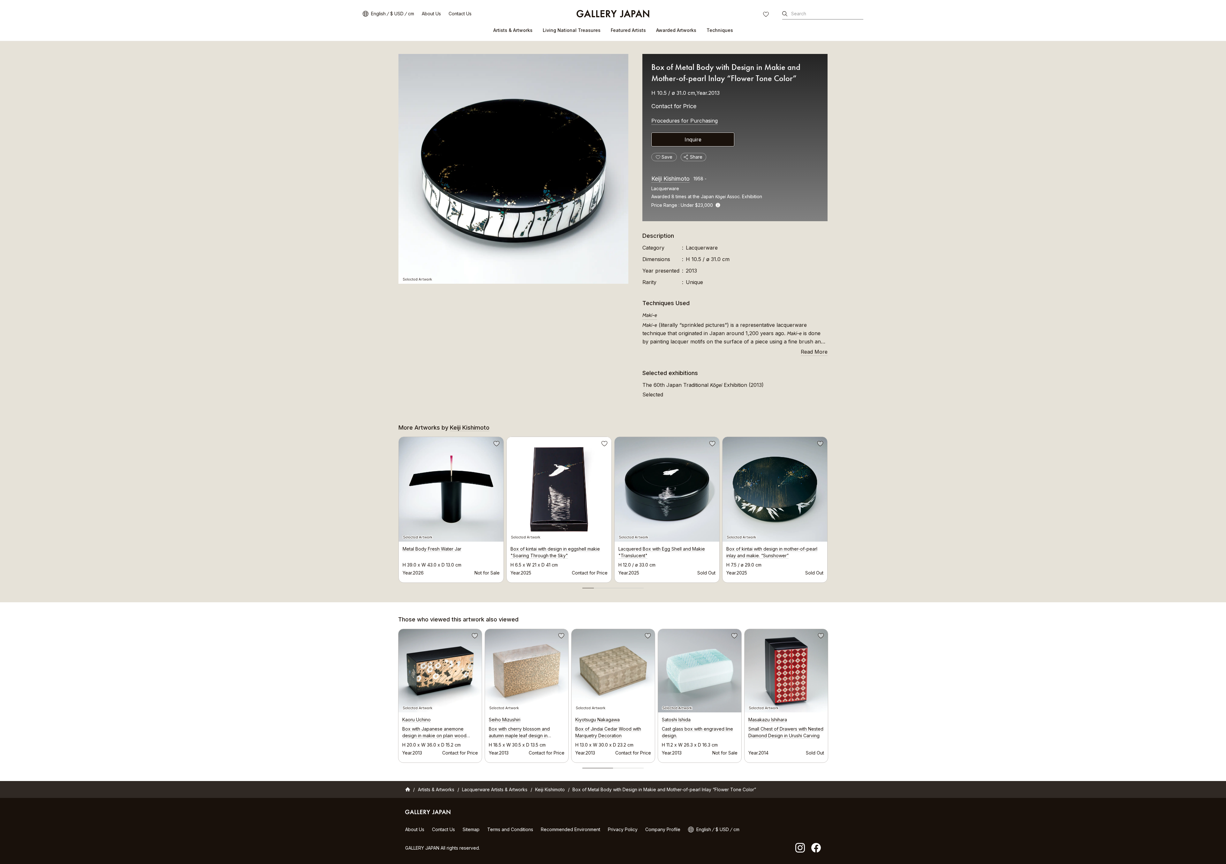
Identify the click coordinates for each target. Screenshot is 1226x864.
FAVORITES (766, 15)
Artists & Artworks (513, 30)
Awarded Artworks (676, 30)
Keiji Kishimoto (670, 178)
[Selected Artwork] (513, 169)
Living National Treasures (572, 30)
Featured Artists (628, 30)
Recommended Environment (570, 829)
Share (696, 157)
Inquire (693, 139)
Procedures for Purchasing (684, 120)
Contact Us (460, 13)
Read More (814, 352)
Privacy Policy (623, 829)
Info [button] (717, 205)
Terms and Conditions (510, 829)
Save (495, 444)
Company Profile (662, 829)
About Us (431, 13)
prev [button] (398, 508)
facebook (816, 848)
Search (798, 13)
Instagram (800, 848)
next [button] (827, 508)
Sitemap (471, 829)
